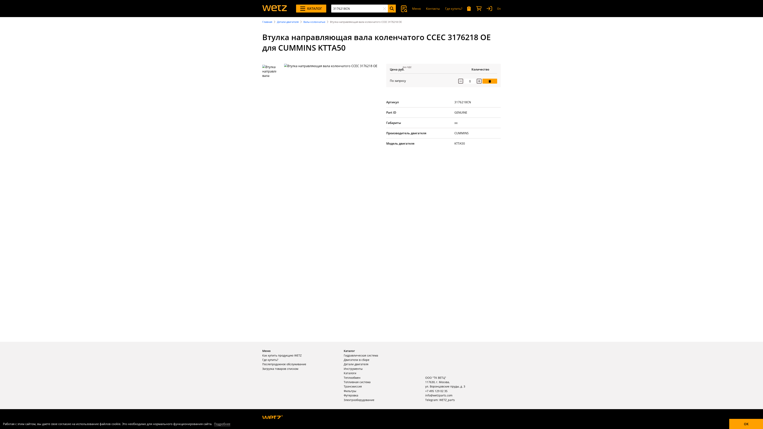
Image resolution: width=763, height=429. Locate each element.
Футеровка (351, 395)
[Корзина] (479, 8)
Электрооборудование (359, 400)
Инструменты (353, 369)
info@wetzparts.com (438, 395)
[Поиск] (392, 9)
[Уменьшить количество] (460, 81)
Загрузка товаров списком (280, 369)
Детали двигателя (288, 22)
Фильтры (350, 391)
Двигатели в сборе (356, 360)
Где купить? (453, 9)
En (499, 9)
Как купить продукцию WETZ (282, 355)
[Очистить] (384, 8)
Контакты (433, 9)
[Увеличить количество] (479, 81)
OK (746, 424)
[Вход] (489, 8)
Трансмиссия (353, 386)
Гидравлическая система (361, 355)
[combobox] (359, 9)
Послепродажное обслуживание (284, 364)
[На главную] (274, 8)
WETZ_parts (447, 400)
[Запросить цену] (489, 81)
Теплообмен (352, 378)
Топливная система (357, 382)
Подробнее (222, 424)
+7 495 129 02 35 (436, 391)
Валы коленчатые (314, 22)
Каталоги (350, 373)
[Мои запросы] (469, 8)
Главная (267, 22)
